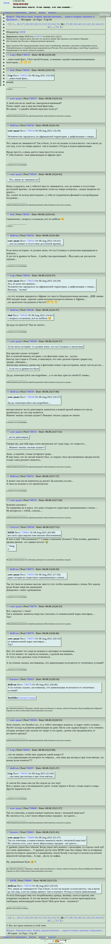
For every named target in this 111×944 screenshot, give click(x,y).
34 (53, 24)
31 (40, 24)
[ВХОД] (6, 3)
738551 (33, 431)
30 (36, 24)
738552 (30, 476)
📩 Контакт (51, 13)
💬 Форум (31, 13)
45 (101, 24)
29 (31, 24)
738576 (33, 606)
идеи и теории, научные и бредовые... (83, 930)
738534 (31, 130)
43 (93, 24)
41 (84, 24)
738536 (25, 70)
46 (48, 27)
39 (75, 24)
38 (71, 24)
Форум (10, 16)
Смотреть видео (27, 697)
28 (27, 24)
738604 (27, 880)
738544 (30, 235)
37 (66, 24)
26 (18, 24)
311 (57, 27)
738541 (33, 174)
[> (62, 27)
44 (97, 24)
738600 (33, 808)
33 (49, 24)
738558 (30, 527)
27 (22, 24)
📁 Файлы (40, 13)
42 (88, 24)
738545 (26, 275)
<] (8, 24)
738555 (33, 500)
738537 (33, 98)
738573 (30, 569)
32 (44, 24)
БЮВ (22, 31)
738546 (30, 310)
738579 (30, 633)
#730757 (38, 36)
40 (79, 24)
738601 (30, 832)
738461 (25, 532)
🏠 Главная (6, 13)
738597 (30, 768)
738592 (26, 749)
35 (57, 24)
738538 (30, 125)
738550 (30, 391)
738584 (33, 720)
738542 (25, 214)
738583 (30, 679)
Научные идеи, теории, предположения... (39, 16)
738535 (26, 54)
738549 (33, 341)
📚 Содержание (19, 13)
